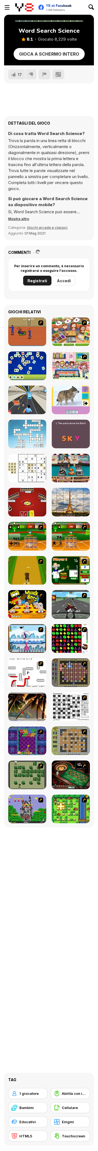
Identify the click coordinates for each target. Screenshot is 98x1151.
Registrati (37, 280)
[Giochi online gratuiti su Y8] (24, 7)
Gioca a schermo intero (49, 54)
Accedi (64, 280)
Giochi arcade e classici (47, 227)
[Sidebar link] (7, 7)
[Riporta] (44, 74)
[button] (18, 219)
